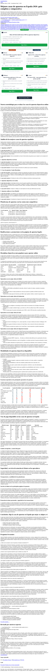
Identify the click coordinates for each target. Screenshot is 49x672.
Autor (2, 2)
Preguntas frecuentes (42, 29)
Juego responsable (15, 664)
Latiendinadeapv (4, 1)
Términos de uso (8, 664)
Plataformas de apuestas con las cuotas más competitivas (16, 25)
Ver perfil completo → (5, 621)
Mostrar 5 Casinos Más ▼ (24, 97)
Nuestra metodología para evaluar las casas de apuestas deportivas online (15, 24)
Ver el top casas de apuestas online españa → (10, 17)
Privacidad (3, 664)
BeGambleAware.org (30, 100)
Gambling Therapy (6, 659)
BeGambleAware (16, 659)
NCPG (22, 659)
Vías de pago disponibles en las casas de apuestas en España (17, 28)
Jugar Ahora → (24, 44)
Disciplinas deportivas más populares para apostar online (18, 26)
